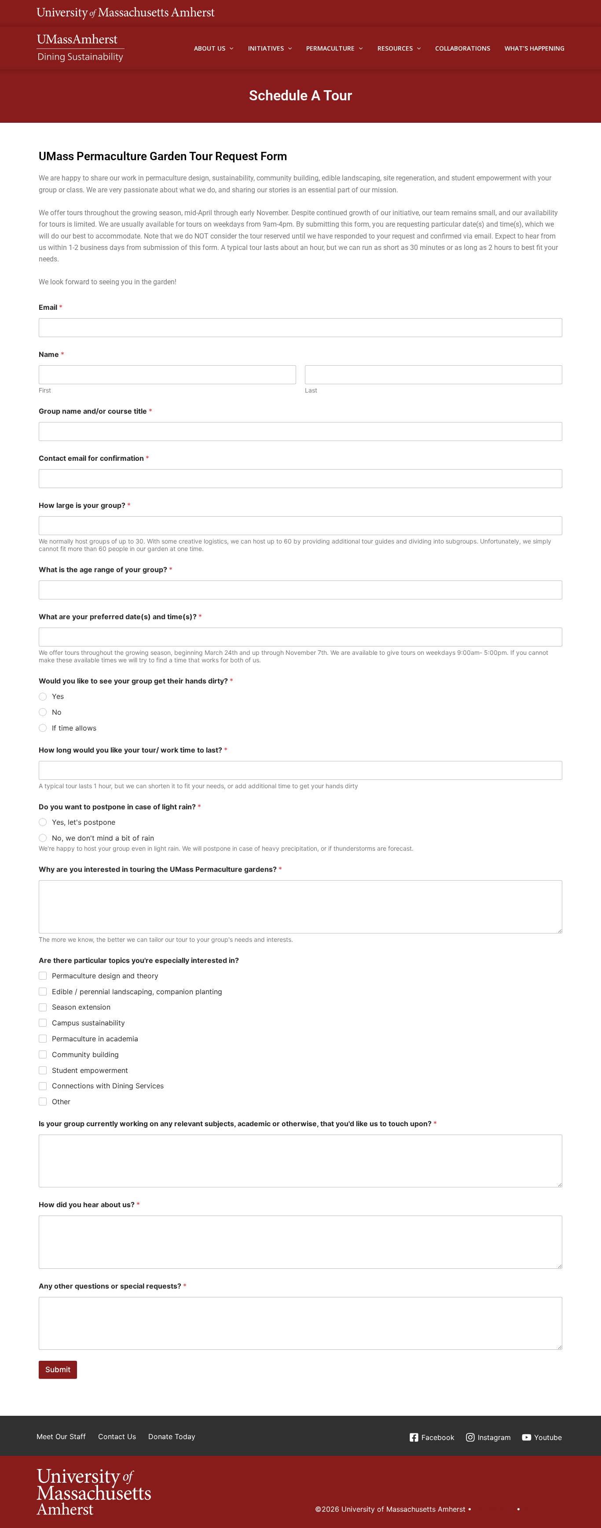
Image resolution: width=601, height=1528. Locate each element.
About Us (209, 48)
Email (50, 307)
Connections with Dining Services (108, 1085)
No (57, 712)
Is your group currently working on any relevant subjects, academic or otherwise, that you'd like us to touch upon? (238, 1124)
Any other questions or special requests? (113, 1286)
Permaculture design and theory (105, 975)
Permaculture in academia (95, 1038)
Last (311, 390)
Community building (85, 1054)
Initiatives (266, 48)
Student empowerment (90, 1070)
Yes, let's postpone (83, 822)
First (45, 390)
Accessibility (543, 1509)
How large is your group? (85, 505)
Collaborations (462, 48)
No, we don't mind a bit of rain (103, 838)
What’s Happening (534, 48)
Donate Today (171, 1436)
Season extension (81, 1007)
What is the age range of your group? (105, 570)
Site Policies (494, 1509)
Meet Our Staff (61, 1436)
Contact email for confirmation (94, 458)
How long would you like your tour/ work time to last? (133, 750)
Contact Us (117, 1436)
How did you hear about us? (89, 1205)
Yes (58, 696)
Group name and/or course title (95, 411)
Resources (395, 48)
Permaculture (330, 48)
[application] (229, 48)
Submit (57, 1369)
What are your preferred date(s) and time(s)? (120, 617)
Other (61, 1101)
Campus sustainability (88, 1022)
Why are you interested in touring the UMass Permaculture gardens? (160, 869)
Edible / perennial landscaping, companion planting (137, 991)
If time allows (74, 728)
